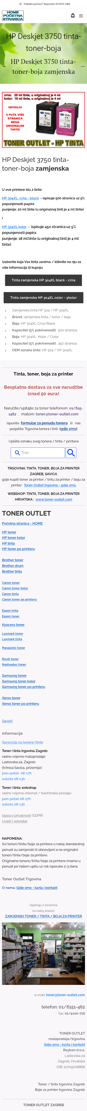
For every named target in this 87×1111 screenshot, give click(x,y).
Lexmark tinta (12, 639)
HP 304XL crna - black (20, 198)
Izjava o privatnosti (16, 815)
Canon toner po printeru (19, 599)
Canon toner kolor (15, 588)
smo (72, 429)
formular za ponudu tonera (44, 423)
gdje (64, 429)
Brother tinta (12, 571)
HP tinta (8, 543)
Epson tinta (10, 610)
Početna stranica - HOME (22, 523)
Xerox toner (11, 698)
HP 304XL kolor (14, 227)
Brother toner (12, 560)
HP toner (9, 532)
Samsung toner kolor (18, 681)
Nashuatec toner (14, 664)
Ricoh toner (10, 659)
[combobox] (38, 452)
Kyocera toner (13, 625)
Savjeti (7, 721)
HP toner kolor (13, 538)
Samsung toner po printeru (23, 687)
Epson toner (10, 616)
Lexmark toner (12, 633)
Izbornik (81, 16)
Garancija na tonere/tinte (22, 742)
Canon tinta (10, 594)
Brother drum (12, 566)
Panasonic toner (13, 648)
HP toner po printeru (18, 549)
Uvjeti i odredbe (15, 821)
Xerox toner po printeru (20, 704)
